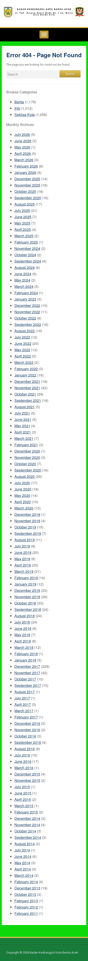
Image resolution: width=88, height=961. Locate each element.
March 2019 (23, 571)
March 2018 (23, 647)
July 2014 (22, 850)
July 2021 (22, 413)
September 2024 (27, 261)
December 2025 (27, 178)
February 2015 (26, 812)
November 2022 (27, 311)
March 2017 (23, 710)
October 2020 (25, 463)
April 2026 (22, 153)
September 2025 (27, 197)
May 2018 (22, 634)
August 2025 (24, 204)
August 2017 (24, 691)
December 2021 (27, 381)
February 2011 (26, 913)
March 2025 (23, 235)
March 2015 (23, 805)
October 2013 (25, 894)
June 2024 (22, 273)
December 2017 (27, 666)
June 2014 (22, 856)
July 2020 (22, 482)
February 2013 (26, 900)
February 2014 (26, 881)
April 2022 (22, 356)
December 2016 (27, 723)
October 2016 (25, 736)
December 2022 (27, 305)
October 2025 (25, 191)
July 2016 (22, 755)
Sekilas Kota (24, 114)
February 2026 (26, 166)
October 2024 (25, 254)
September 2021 (27, 400)
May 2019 (22, 558)
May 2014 (22, 862)
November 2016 (27, 729)
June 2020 (22, 489)
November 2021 (27, 387)
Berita (19, 101)
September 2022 (27, 324)
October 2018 (25, 603)
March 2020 (23, 508)
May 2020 (22, 495)
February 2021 (26, 444)
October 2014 (25, 831)
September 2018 (27, 609)
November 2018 (27, 596)
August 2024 (24, 267)
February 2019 (26, 577)
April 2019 (22, 565)
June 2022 (22, 343)
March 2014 (23, 875)
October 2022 (25, 318)
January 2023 (25, 299)
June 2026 (22, 140)
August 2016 (24, 748)
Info (17, 108)
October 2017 (25, 679)
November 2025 (27, 185)
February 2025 (26, 242)
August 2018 (24, 615)
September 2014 (27, 837)
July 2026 (22, 134)
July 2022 (22, 337)
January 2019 (25, 584)
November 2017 (27, 672)
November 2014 (27, 824)
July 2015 (22, 786)
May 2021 (22, 425)
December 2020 (27, 451)
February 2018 (26, 653)
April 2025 (22, 229)
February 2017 (26, 717)
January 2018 (25, 660)
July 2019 (22, 546)
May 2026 (22, 147)
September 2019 (27, 533)
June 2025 (22, 216)
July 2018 (22, 622)
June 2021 (22, 419)
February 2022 (26, 368)
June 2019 (22, 552)
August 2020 (24, 476)
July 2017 (22, 698)
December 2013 (27, 888)
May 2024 (22, 280)
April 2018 (22, 641)
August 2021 (24, 406)
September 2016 (27, 742)
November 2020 (27, 457)
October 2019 (25, 527)
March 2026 (23, 159)
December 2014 (27, 818)
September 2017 (27, 685)
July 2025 (22, 210)
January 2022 (25, 375)
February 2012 (26, 907)
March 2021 (23, 438)
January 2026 (25, 172)
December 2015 (27, 774)
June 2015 (22, 793)
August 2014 (24, 843)
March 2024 (23, 286)
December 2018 (27, 590)
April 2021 (22, 432)
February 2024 (26, 292)
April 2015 (22, 799)
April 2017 (22, 704)
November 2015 (27, 780)
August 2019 (24, 539)
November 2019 (27, 520)
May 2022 (22, 349)
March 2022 (23, 362)
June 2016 (22, 761)
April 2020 (22, 501)
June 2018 (22, 628)
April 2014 (22, 869)
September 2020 (27, 470)
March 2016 (23, 767)
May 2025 (22, 223)
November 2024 (27, 248)
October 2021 (25, 394)
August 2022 (24, 330)
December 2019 (27, 514)
